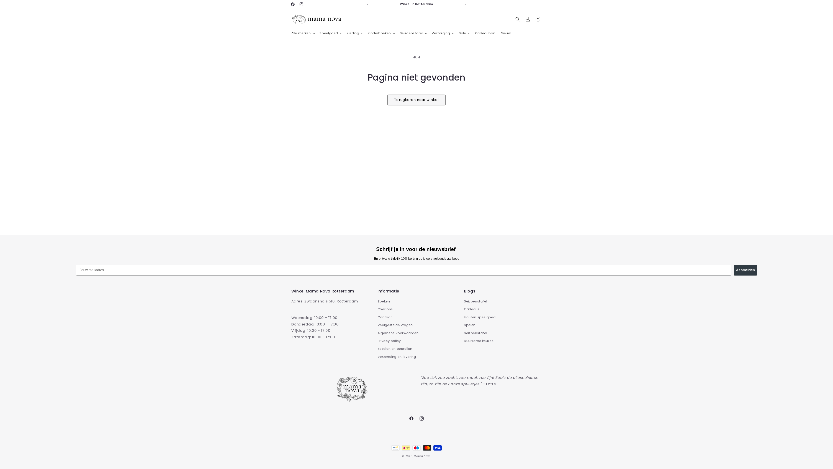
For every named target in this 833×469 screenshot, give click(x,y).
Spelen (470, 325)
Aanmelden (745, 270)
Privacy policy (389, 341)
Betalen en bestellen (395, 349)
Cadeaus (471, 309)
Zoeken (384, 301)
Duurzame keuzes (479, 341)
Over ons (385, 309)
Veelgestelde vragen (395, 325)
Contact (385, 317)
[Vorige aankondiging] (367, 4)
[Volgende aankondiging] (465, 4)
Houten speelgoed (479, 317)
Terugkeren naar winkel (416, 99)
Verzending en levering (397, 357)
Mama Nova (422, 456)
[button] (303, 33)
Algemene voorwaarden (398, 333)
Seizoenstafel (475, 301)
